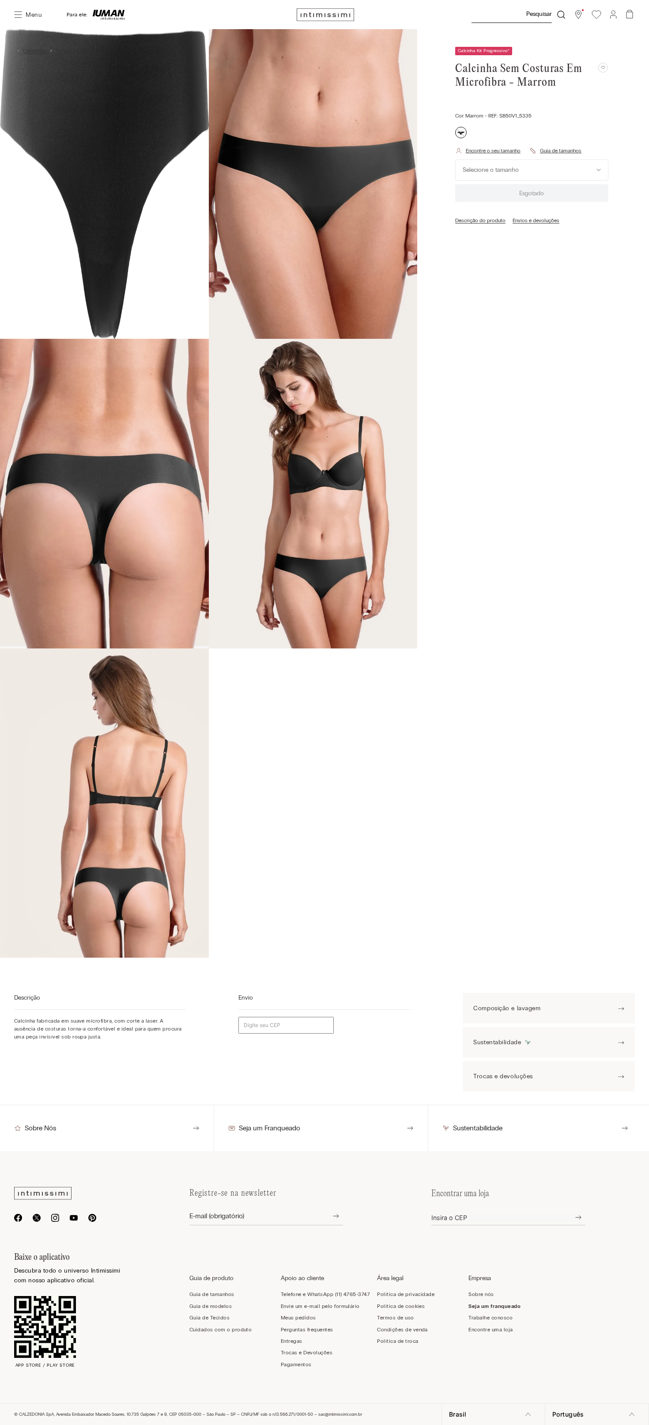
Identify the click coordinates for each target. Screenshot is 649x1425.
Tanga (63, 51)
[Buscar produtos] (561, 14)
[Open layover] (329, 1216)
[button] (578, 14)
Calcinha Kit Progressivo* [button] (483, 50)
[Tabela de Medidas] (555, 150)
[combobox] (518, 14)
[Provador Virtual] (488, 150)
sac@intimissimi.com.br (340, 1414)
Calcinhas (35, 51)
